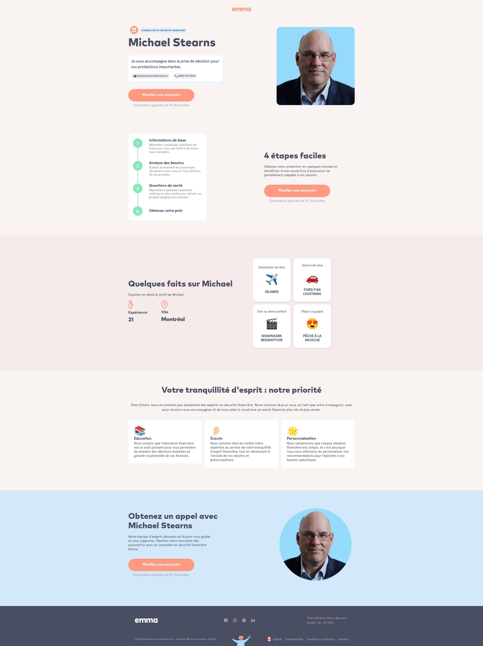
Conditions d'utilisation (321, 639)
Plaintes (343, 639)
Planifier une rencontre (161, 95)
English (277, 639)
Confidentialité (294, 639)
